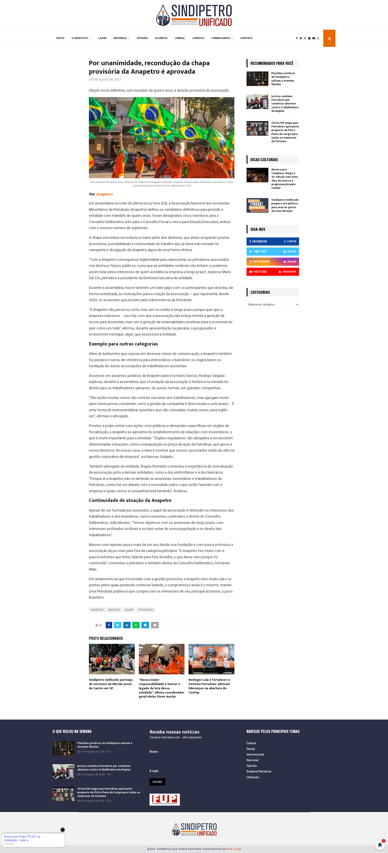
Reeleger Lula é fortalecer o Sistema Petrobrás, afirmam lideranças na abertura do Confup (209, 686)
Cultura (251, 743)
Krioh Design (234, 849)
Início (60, 38)
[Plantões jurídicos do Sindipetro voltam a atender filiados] (257, 78)
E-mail (154, 771)
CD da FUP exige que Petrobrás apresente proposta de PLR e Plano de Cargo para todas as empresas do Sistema (285, 132)
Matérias (120, 38)
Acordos (161, 38)
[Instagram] (306, 38)
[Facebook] (297, 38)
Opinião (142, 38)
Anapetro (104, 194)
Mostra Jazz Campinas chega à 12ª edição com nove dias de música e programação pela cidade (284, 178)
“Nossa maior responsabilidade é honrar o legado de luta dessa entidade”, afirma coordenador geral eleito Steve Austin (161, 688)
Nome (155, 751)
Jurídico (198, 38)
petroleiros (145, 610)
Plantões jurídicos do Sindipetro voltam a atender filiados (283, 79)
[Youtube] (314, 38)
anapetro (114, 610)
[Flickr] (310, 38)
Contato (246, 38)
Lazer (102, 38)
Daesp (251, 748)
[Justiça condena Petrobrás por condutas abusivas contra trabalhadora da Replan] (257, 101)
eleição (129, 610)
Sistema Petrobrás (259, 771)
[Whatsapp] (319, 38)
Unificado (253, 777)
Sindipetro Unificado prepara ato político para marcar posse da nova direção (284, 205)
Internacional (255, 754)
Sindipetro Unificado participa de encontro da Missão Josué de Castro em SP (111, 684)
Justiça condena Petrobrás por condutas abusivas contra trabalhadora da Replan (285, 103)
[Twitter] (301, 38)
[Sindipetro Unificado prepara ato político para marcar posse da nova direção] (257, 205)
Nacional (252, 760)
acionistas (97, 610)
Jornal (180, 38)
